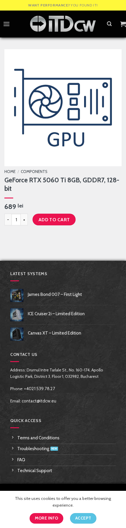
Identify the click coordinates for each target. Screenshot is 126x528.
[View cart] (123, 24)
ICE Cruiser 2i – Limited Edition (56, 313)
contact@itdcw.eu (39, 401)
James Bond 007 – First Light (55, 294)
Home (10, 171)
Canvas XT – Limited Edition (54, 333)
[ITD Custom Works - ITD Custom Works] (63, 24)
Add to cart (54, 219)
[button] (5, 24)
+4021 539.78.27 (39, 388)
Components (34, 171)
